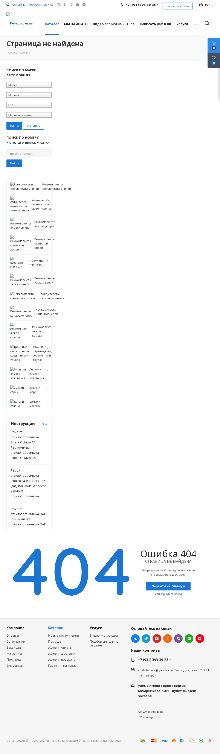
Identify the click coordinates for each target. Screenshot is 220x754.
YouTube (58, 5)
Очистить (33, 125)
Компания (15, 627)
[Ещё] (195, 23)
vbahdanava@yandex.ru (155, 670)
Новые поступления (63, 635)
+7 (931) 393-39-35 (153, 659)
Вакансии (13, 647)
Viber (71, 5)
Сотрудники (15, 641)
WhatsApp (77, 5)
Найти (14, 163)
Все (44, 424)
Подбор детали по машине (104, 643)
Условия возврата (61, 659)
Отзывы (12, 635)
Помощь (54, 641)
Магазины (14, 653)
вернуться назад (171, 594)
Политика (13, 659)
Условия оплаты (60, 647)
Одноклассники (64, 5)
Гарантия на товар (62, 665)
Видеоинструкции (104, 635)
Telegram (52, 5)
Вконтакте (135, 638)
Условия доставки (61, 653)
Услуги (96, 627)
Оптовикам (14, 665)
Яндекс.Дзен (84, 5)
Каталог (55, 627)
